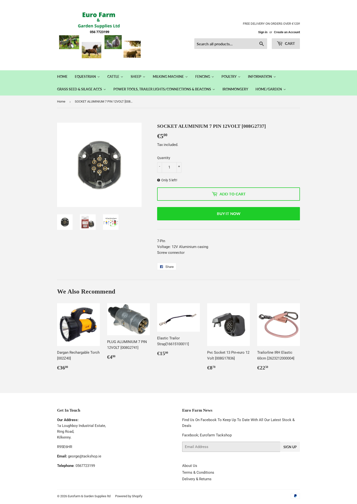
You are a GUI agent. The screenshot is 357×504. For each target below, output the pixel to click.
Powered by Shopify (128, 496)
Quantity (163, 158)
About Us (189, 466)
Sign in (262, 32)
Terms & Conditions (198, 472)
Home (61, 101)
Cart (289, 43)
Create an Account (287, 32)
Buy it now (228, 213)
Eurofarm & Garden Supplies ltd (89, 496)
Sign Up (290, 447)
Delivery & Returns (197, 479)
